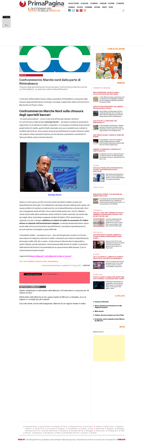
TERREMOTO (97, 210)
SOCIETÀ (96, 254)
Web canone (99, 311)
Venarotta (93, 433)
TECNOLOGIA (97, 275)
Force (91, 428)
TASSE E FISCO (98, 187)
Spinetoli (85, 433)
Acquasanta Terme (31, 426)
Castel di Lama (108, 426)
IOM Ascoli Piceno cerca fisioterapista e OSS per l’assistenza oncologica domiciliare (108, 169)
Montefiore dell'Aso (77, 431)
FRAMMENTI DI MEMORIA (101, 88)
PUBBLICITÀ (121, 439)
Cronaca (71, 7)
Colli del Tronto (39, 428)
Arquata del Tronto (76, 426)
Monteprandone (113, 431)
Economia (88, 7)
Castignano (119, 426)
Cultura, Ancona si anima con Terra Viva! (109, 315)
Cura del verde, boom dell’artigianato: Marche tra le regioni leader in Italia (52, 303)
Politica (80, 7)
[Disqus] (54, 333)
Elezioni (111, 3)
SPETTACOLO (98, 232)
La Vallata (84, 3)
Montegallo (89, 431)
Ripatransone (38, 433)
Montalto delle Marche (50, 431)
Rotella (58, 433)
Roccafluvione (49, 433)
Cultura (97, 7)
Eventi (104, 7)
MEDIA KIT (21, 439)
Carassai (98, 426)
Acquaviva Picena (45, 426)
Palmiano (28, 433)
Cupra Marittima (73, 428)
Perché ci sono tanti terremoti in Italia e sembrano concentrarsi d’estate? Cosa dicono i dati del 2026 (108, 214)
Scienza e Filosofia (101, 302)
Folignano (83, 428)
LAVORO (96, 165)
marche (86, 265)
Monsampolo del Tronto (32, 431)
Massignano (120, 428)
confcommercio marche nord (35, 261)
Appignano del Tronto (60, 426)
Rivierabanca (53, 261)
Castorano (28, 428)
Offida (122, 431)
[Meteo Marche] (98, 332)
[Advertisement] (72, 29)
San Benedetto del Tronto (71, 433)
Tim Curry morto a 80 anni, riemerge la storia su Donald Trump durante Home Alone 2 (107, 236)
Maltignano (110, 428)
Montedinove (64, 431)
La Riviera (94, 3)
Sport (111, 7)
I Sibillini (103, 3)
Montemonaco (100, 431)
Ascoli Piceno (73, 3)
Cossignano (61, 428)
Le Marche (120, 3)
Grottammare (100, 428)
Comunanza (51, 428)
